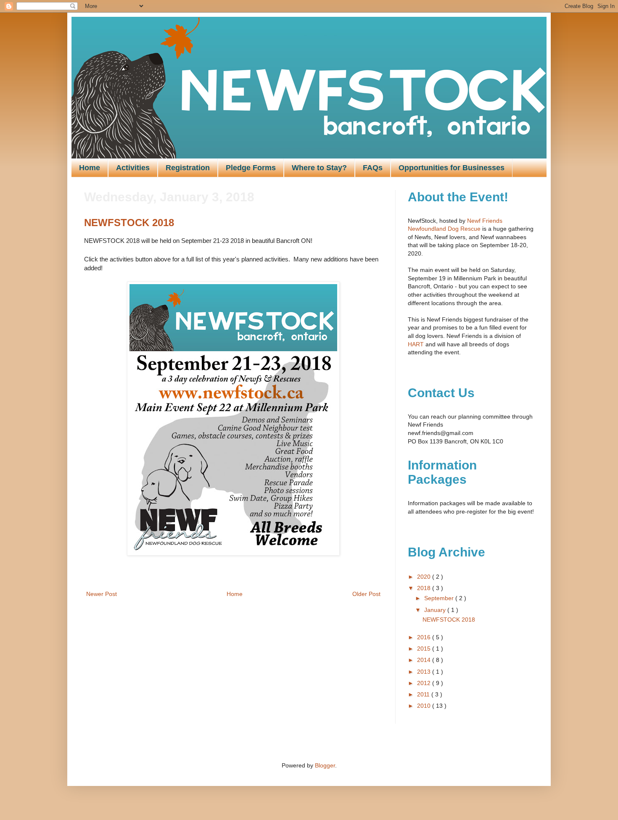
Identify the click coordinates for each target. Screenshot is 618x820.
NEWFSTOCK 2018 (129, 222)
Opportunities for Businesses (451, 167)
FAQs (373, 167)
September (439, 598)
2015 (424, 648)
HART (416, 344)
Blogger (325, 765)
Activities (133, 167)
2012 (424, 683)
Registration (188, 167)
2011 (424, 694)
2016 (424, 637)
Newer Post (101, 594)
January (435, 609)
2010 (424, 705)
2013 (424, 671)
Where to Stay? (319, 167)
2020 (424, 576)
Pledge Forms (251, 167)
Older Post (366, 594)
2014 (424, 660)
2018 (424, 588)
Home (89, 167)
